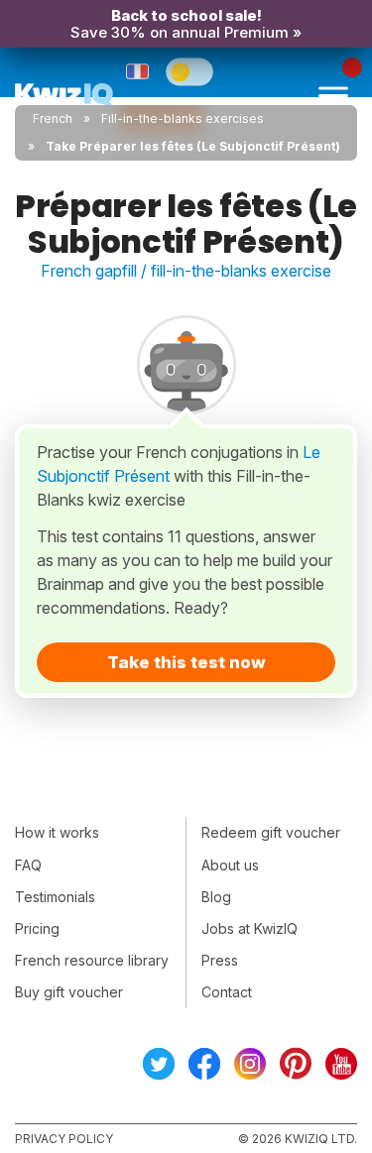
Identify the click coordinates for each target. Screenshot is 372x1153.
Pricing (37, 928)
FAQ (28, 865)
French (52, 118)
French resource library (92, 960)
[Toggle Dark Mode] (189, 71)
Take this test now (186, 662)
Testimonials (55, 896)
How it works (57, 832)
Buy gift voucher (69, 991)
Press (219, 960)
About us (230, 865)
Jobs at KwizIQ (249, 928)
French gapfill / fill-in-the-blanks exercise (186, 271)
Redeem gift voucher (270, 832)
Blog (216, 896)
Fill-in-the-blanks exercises (182, 118)
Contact (226, 991)
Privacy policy (64, 1138)
